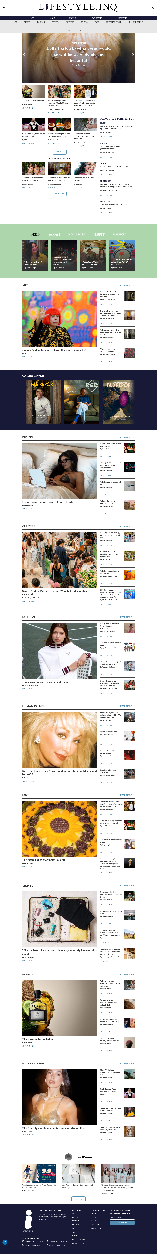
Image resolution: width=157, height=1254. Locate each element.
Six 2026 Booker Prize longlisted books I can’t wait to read (109, 554)
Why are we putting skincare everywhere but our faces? (84, 136)
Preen (32, 18)
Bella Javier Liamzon (108, 354)
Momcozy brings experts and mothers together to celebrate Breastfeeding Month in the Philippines (117, 1187)
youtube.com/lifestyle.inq (57, 1245)
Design (27, 22)
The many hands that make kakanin (44, 859)
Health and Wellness (78, 31)
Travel (84, 22)
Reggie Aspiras (106, 208)
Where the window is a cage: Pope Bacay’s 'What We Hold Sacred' (110, 332)
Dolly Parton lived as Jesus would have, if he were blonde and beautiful (78, 54)
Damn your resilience (109, 732)
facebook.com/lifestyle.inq (58, 1241)
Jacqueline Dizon (107, 916)
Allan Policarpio (31, 268)
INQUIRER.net (29, 1190)
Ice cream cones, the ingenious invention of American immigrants (109, 861)
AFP (25, 140)
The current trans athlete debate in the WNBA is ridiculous (121, 262)
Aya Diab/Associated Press (110, 648)
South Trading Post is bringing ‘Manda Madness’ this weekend (59, 103)
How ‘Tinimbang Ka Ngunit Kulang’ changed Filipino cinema (110, 1072)
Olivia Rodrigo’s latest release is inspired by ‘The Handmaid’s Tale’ (111, 715)
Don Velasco (106, 938)
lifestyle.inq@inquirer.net (33, 1245)
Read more (59, 152)
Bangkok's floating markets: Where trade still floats (111, 894)
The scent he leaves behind (33, 101)
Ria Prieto (79, 184)
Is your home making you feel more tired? (47, 501)
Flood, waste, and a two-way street (114, 166)
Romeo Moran (117, 268)
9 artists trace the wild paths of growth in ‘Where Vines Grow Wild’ (111, 313)
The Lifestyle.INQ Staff (57, 109)
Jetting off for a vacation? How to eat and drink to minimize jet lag (110, 951)
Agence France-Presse (109, 299)
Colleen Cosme (80, 142)
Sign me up (122, 1222)
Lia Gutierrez (80, 65)
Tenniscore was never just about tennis (45, 681)
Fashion (41, 22)
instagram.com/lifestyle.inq (34, 1241)
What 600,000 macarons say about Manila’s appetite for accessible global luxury (85, 103)
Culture (70, 22)
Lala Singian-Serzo (56, 184)
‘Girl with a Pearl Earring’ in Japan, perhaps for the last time (111, 294)
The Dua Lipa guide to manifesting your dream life (53, 1128)
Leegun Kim (28, 104)
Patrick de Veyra (81, 109)
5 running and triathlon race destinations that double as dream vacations (111, 932)
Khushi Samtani (107, 899)
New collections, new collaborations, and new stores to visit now (110, 683)
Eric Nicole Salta (55, 140)
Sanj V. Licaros (29, 184)
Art (15, 22)
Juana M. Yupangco (108, 631)
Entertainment (113, 22)
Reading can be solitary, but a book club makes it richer (110, 535)
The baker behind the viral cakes (113, 204)
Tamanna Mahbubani (31, 685)
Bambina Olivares (107, 734)
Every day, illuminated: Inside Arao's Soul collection (109, 626)
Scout (52, 18)
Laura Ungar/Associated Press (111, 957)
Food (97, 22)
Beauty (55, 22)
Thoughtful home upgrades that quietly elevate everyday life (111, 465)
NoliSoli (73, 18)
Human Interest (135, 22)
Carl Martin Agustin (108, 170)
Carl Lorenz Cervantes (109, 756)
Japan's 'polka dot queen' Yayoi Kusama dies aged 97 (54, 349)
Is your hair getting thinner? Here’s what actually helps (108, 1002)
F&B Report (97, 18)
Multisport (122, 18)
